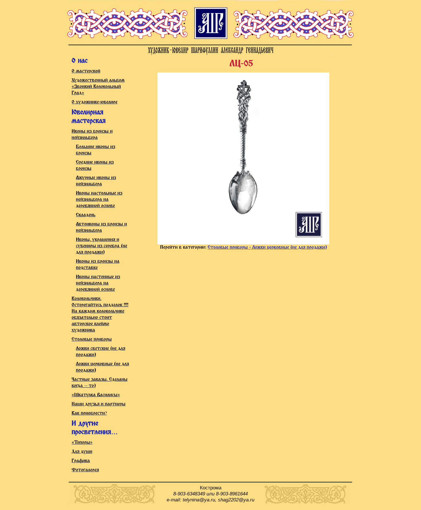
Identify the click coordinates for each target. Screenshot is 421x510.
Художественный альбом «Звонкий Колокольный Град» (98, 86)
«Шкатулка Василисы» (96, 395)
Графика (81, 461)
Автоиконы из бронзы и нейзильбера (101, 227)
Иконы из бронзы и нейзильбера (92, 134)
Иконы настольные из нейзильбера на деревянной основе (99, 199)
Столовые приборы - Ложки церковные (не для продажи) (267, 247)
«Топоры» (82, 443)
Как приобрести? (89, 413)
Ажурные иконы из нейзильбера (96, 181)
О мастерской (86, 71)
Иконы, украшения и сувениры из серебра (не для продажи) (101, 246)
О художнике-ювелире (94, 102)
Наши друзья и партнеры (98, 404)
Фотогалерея (85, 470)
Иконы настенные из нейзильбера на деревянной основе (98, 283)
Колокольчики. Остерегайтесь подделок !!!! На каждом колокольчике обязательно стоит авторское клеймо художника (100, 314)
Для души (82, 452)
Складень (85, 215)
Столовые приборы (92, 339)
